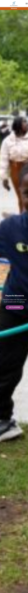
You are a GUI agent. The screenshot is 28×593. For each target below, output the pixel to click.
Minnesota (14, 8)
